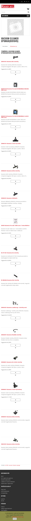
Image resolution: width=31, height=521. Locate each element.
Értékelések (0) (13, 46)
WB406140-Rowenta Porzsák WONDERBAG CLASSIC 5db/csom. (15, 116)
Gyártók (3, 499)
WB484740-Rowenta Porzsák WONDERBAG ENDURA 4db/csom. (15, 89)
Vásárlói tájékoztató (5, 480)
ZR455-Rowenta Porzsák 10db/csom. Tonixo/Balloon (15, 225)
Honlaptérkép (4, 493)
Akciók (2, 500)
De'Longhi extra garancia (7, 478)
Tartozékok (5, 46)
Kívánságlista (4, 510)
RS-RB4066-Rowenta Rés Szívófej (10, 280)
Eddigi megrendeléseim (6, 508)
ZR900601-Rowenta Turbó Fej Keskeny (11, 389)
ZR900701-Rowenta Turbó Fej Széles (11, 143)
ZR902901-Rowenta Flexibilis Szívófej (11, 334)
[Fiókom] (22, 1)
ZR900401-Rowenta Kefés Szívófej (10, 171)
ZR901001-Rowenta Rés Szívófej (9, 61)
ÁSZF (2, 476)
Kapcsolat (3, 489)
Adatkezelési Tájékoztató (18, 516)
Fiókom (3, 506)
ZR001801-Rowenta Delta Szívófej (10, 444)
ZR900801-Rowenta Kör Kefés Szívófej (11, 362)
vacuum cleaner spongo (14, 465)
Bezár (14, 518)
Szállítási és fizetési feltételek (8, 481)
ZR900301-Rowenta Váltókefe (9, 198)
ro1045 (6, 465)
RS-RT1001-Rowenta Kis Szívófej (10, 252)
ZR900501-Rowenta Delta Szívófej (10, 416)
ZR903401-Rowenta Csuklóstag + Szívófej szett (14, 307)
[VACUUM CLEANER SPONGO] (15, 27)
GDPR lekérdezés (5, 491)
